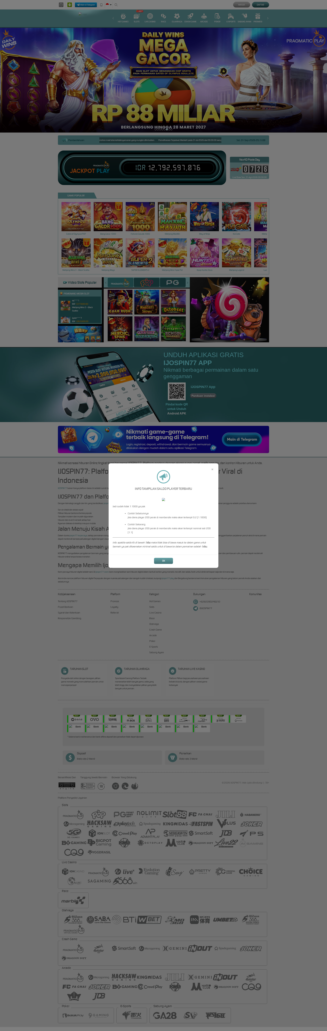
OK (163, 560)
